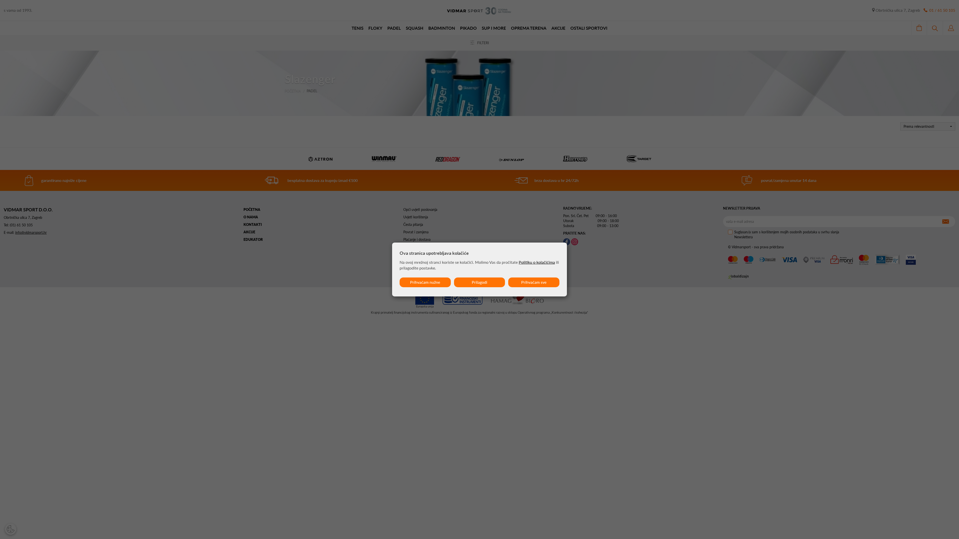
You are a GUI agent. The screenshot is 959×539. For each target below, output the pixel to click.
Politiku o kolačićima (537, 262)
